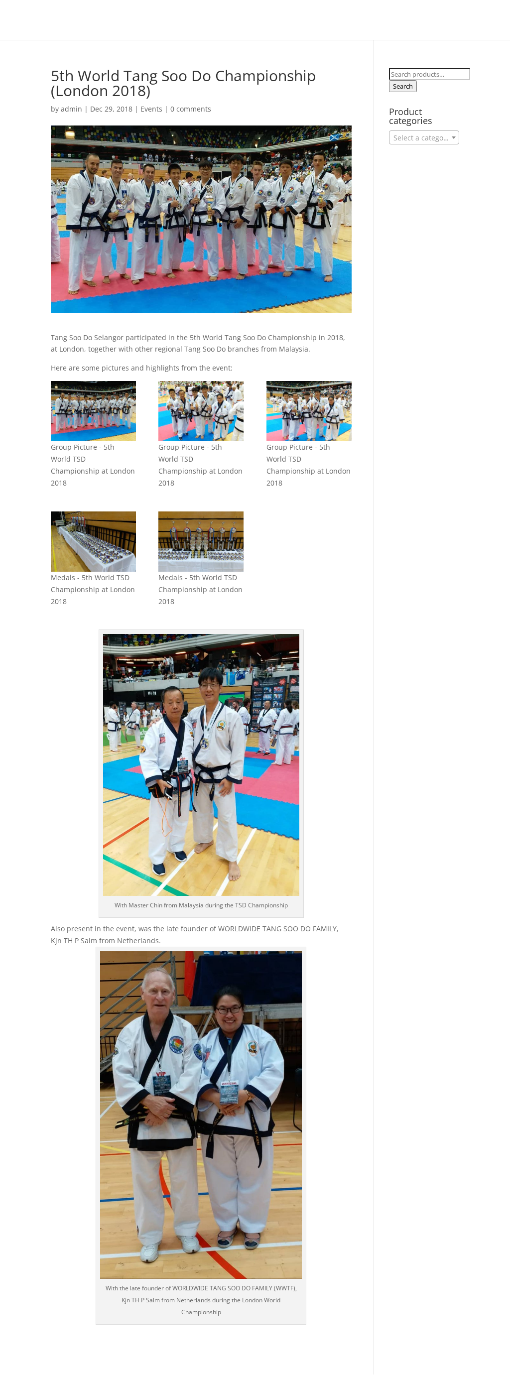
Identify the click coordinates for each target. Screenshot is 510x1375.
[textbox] (424, 138)
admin (71, 109)
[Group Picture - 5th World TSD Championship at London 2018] (93, 411)
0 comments (190, 109)
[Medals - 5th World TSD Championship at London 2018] (93, 541)
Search (403, 86)
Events (151, 109)
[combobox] (424, 137)
